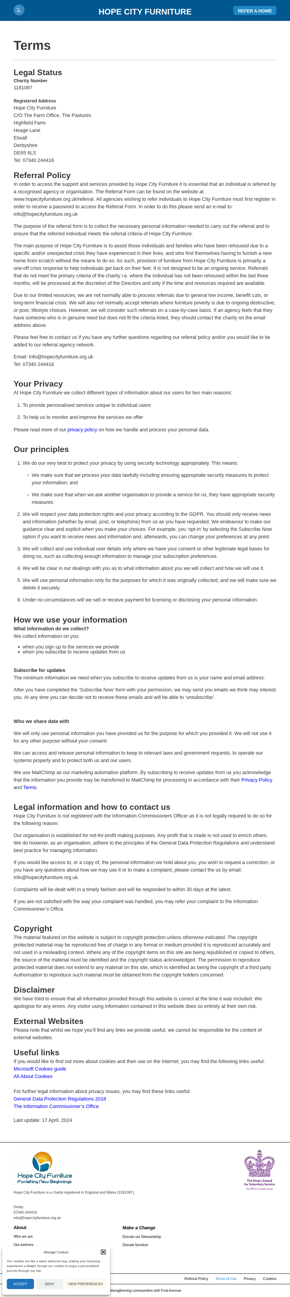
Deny (49, 1284)
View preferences (85, 1284)
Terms (29, 787)
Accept (20, 1284)
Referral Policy (196, 1279)
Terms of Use (226, 1279)
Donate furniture (135, 1245)
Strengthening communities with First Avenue (145, 1290)
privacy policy (82, 429)
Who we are (23, 1236)
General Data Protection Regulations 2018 (60, 1099)
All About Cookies (33, 1076)
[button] (103, 1252)
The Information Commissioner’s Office (56, 1106)
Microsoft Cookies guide (40, 1069)
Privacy (250, 1279)
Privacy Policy (256, 780)
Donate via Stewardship (142, 1237)
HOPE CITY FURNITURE (145, 11)
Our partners (24, 1245)
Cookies (269, 1279)
